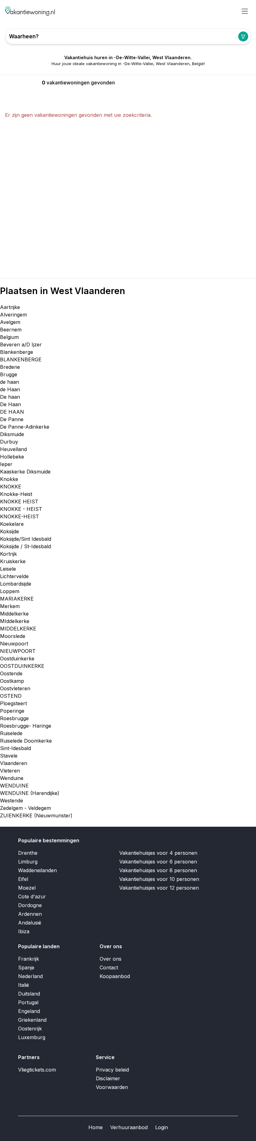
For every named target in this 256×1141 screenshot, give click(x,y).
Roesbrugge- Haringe (25, 726)
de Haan (10, 389)
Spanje (26, 967)
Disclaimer (108, 1078)
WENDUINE (14, 785)
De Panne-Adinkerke (24, 427)
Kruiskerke (13, 561)
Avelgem (10, 322)
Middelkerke (14, 614)
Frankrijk (28, 959)
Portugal (28, 1002)
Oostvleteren (15, 688)
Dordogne (30, 905)
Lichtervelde (14, 576)
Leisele (8, 569)
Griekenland (32, 1020)
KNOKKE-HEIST (19, 516)
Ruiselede (11, 733)
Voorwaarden (112, 1087)
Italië (23, 985)
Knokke (9, 479)
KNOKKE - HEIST (21, 509)
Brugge (8, 374)
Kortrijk (8, 554)
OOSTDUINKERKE (22, 666)
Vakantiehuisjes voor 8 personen (158, 870)
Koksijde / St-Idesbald (25, 546)
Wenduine (11, 778)
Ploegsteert (13, 703)
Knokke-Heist (16, 494)
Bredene (10, 367)
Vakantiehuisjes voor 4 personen (158, 853)
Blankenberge (16, 352)
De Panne (11, 419)
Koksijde (9, 531)
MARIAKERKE (17, 599)
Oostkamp (12, 681)
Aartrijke (10, 307)
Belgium (9, 337)
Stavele (8, 756)
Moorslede (12, 636)
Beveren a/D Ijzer (21, 344)
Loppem (9, 591)
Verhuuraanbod (129, 1127)
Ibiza (23, 931)
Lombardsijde (15, 584)
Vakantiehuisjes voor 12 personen (159, 888)
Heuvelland (13, 449)
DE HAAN (12, 412)
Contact (109, 967)
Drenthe (27, 853)
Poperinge (12, 711)
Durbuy (9, 442)
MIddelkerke (14, 621)
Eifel (23, 879)
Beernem (11, 329)
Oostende (11, 673)
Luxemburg (31, 1037)
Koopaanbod (115, 976)
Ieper (6, 464)
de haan (9, 382)
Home (95, 1127)
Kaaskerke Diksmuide (25, 471)
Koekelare (12, 524)
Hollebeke (12, 457)
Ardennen (30, 914)
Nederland (30, 976)
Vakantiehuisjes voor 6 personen (158, 861)
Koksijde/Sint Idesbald (25, 539)
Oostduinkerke (17, 658)
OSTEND (11, 696)
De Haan (10, 404)
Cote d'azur (32, 896)
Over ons (110, 959)
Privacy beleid (112, 1070)
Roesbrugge (14, 718)
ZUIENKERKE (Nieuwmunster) (36, 815)
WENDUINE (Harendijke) (29, 793)
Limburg (27, 861)
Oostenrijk (30, 1028)
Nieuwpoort (14, 643)
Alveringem (13, 314)
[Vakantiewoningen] (30, 11)
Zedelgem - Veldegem (25, 808)
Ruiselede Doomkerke (26, 741)
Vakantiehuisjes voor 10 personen (159, 879)
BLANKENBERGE (21, 359)
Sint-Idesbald (15, 748)
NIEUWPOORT (18, 651)
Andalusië (29, 923)
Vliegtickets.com (37, 1070)
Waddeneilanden (37, 870)
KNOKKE (10, 486)
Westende (11, 800)
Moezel (27, 888)
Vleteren (10, 771)
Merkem (10, 606)
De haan (10, 397)
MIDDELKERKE (18, 628)
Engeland (29, 1011)
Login (161, 1127)
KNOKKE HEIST (19, 501)
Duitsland (29, 994)
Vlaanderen (13, 763)
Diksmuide (12, 434)
